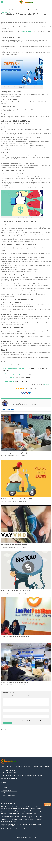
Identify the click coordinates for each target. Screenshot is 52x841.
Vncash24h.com (47, 384)
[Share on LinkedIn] (29, 393)
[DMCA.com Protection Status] (47, 804)
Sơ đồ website (6, 792)
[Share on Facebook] (22, 393)
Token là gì (6, 365)
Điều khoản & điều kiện (7, 787)
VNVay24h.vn (13, 828)
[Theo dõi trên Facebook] (11, 778)
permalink (27, 397)
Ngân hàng (10, 9)
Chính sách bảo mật (7, 790)
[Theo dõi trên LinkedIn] (16, 778)
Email (4, 714)
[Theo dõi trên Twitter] (14, 778)
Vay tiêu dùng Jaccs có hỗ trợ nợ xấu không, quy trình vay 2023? (16, 498)
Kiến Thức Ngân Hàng (19, 9)
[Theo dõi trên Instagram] (13, 778)
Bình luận (5, 697)
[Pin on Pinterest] (27, 393)
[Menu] (2, 2)
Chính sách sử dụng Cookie (9, 795)
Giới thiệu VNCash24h (7, 785)
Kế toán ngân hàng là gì (9, 377)
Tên (4, 708)
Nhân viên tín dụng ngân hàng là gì (12, 374)
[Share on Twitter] (25, 393)
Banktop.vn (18, 828)
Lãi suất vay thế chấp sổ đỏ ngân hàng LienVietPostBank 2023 (16, 636)
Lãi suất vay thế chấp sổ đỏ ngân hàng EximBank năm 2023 (15, 682)
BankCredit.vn (25, 828)
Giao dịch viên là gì (8, 381)
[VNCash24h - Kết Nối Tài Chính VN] (26, 2)
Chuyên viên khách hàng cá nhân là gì (13, 368)
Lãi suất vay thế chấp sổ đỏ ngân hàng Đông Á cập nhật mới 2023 (16, 453)
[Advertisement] (26, 741)
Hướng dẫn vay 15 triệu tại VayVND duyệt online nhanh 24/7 (15, 544)
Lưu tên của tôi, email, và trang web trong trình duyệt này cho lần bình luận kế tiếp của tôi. (24, 720)
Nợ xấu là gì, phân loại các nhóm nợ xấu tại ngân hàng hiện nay (15, 590)
